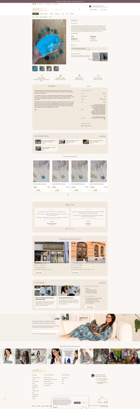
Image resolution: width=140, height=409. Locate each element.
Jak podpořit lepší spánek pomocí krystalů (94, 298)
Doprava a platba (47, 381)
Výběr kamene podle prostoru (91, 291)
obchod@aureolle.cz (55, 3)
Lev (104, 116)
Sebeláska (101, 106)
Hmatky (33, 379)
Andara (104, 93)
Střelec (98, 117)
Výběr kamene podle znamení (91, 289)
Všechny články (102, 136)
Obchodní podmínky (48, 377)
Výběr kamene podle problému (91, 292)
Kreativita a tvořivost (95, 111)
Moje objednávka (47, 385)
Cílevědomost (102, 110)
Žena (101, 98)
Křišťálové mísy (35, 386)
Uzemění (93, 114)
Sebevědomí (93, 105)
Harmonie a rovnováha (98, 104)
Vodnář (104, 117)
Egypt (104, 101)
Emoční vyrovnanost (95, 107)
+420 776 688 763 (47, 3)
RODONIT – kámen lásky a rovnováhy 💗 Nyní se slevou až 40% (69, 1)
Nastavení (55, 407)
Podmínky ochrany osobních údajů (50, 379)
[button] (68, 195)
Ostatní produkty (35, 390)
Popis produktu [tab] (51, 86)
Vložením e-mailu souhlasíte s (43, 333)
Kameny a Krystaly (87, 125)
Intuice (104, 104)
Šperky (33, 383)
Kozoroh (102, 116)
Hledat (79, 9)
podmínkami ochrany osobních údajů (49, 333)
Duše (104, 106)
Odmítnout (84, 402)
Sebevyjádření (102, 111)
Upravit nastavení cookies (103, 405)
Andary (33, 388)
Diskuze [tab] (89, 86)
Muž (103, 98)
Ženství (94, 106)
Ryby (94, 117)
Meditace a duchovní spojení (99, 109)
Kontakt (63, 379)
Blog (62, 383)
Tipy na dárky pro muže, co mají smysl (93, 301)
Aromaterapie (35, 385)
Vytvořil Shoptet (103, 406)
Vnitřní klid (103, 105)
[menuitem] (35, 14)
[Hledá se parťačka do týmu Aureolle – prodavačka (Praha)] (46, 290)
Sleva (33, 392)
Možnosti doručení (93, 40)
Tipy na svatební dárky (90, 302)
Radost (97, 106)
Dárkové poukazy (35, 394)
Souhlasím (77, 402)
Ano (104, 96)
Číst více (52, 221)
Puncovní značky (65, 377)
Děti (104, 98)
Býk (99, 116)
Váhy (101, 117)
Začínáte (87, 288)
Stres (100, 108)
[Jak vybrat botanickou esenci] (69, 290)
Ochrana (97, 114)
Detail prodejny (39, 272)
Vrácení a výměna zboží (48, 383)
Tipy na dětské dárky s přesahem (92, 299)
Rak (104, 118)
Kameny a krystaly (35, 377)
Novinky (33, 398)
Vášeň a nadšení (102, 114)
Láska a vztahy (102, 107)
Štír (96, 117)
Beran (94, 116)
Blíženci (97, 116)
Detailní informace (74, 33)
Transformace (98, 105)
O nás (63, 381)
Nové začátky (96, 108)
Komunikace (97, 110)
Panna (92, 117)
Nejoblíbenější (35, 396)
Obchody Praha (40, 3)
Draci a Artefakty (35, 381)
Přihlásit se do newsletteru (58, 331)
